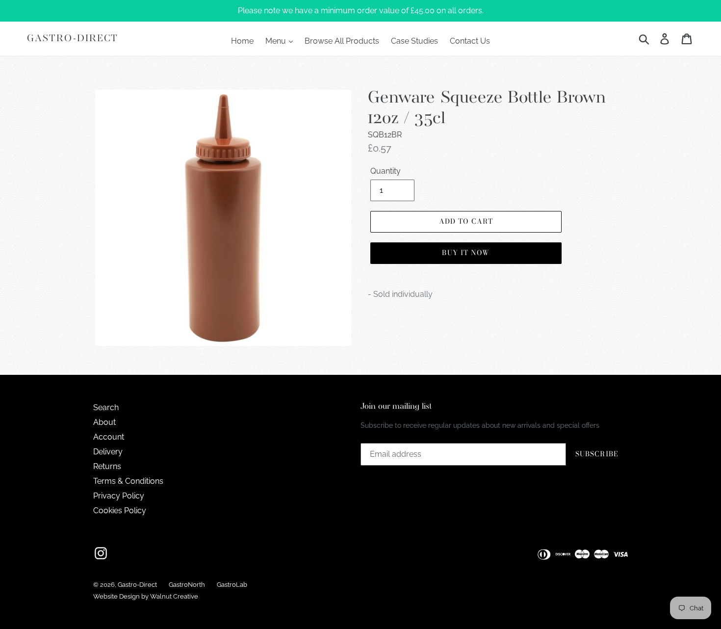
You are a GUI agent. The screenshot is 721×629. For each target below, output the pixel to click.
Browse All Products (342, 41)
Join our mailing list (396, 406)
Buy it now (465, 252)
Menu (276, 41)
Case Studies (414, 41)
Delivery (108, 451)
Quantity (385, 171)
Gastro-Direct (72, 38)
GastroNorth (187, 584)
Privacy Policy (118, 495)
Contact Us (470, 41)
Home (242, 41)
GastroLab (232, 584)
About (104, 422)
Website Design (116, 596)
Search (106, 407)
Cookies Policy (119, 510)
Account (108, 437)
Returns (107, 466)
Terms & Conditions (128, 481)
